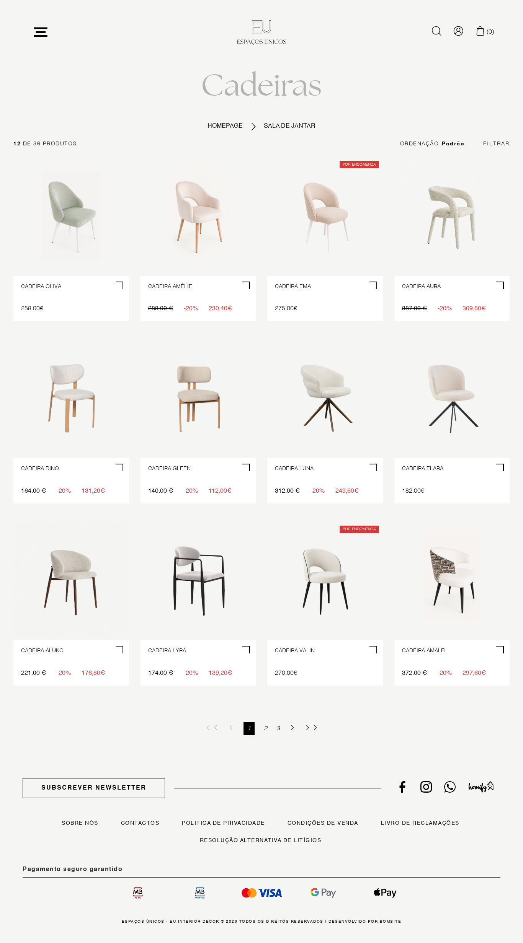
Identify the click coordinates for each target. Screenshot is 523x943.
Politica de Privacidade (223, 823)
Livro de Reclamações (420, 823)
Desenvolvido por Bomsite (365, 921)
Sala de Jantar (289, 126)
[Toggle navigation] (41, 32)
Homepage (225, 126)
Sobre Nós (80, 823)
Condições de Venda (323, 823)
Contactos (140, 823)
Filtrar (496, 144)
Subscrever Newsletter (93, 788)
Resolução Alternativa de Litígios (261, 840)
